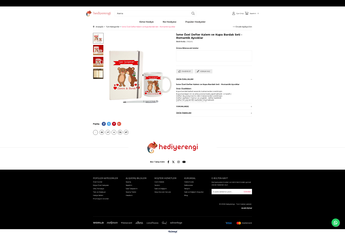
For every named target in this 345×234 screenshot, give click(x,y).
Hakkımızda (189, 182)
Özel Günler (97, 182)
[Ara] (193, 13)
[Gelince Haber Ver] (126, 132)
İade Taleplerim (132, 189)
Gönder (247, 192)
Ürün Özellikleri (184, 79)
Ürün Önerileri (183, 113)
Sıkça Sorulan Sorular (162, 192)
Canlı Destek (159, 182)
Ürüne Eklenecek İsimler (187, 48)
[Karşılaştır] (108, 132)
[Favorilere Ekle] (95, 132)
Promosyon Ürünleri (101, 199)
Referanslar (188, 185)
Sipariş (128, 182)
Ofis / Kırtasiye (98, 189)
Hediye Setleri (98, 195)
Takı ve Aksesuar (99, 192)
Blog (186, 195)
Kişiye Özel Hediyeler (101, 185)
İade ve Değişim (160, 189)
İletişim (187, 189)
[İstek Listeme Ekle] (101, 132)
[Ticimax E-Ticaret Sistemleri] (172, 231)
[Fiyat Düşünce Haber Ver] (114, 132)
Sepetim (129, 185)
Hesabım (129, 195)
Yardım (157, 185)
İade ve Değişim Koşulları (194, 192)
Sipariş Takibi (131, 192)
